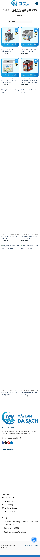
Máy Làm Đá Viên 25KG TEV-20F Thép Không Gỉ (29, 237)
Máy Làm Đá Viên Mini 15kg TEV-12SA (29, 393)
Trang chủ (7, 10)
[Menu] (2, 3)
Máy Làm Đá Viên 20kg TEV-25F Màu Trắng (9, 393)
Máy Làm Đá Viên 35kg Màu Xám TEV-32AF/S (9, 50)
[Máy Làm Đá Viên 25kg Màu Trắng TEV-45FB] (10, 67)
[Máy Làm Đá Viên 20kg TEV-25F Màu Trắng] (10, 317)
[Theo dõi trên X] (5, 442)
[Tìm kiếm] (36, 3)
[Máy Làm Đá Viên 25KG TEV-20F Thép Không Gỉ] (30, 161)
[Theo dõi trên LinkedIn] (11, 442)
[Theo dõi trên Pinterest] (8, 442)
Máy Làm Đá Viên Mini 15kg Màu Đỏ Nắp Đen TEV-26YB (29, 81)
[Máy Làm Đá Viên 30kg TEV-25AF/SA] (10, 161)
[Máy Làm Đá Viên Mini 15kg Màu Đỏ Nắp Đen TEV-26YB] (30, 67)
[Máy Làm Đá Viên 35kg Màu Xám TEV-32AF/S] (10, 37)
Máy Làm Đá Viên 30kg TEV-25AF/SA (9, 237)
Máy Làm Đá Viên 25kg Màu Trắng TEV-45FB (9, 81)
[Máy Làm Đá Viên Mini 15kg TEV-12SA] (30, 317)
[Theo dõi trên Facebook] (3, 442)
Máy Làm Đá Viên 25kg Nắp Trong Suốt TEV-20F (29, 50)
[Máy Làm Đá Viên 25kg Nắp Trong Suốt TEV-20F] (30, 37)
